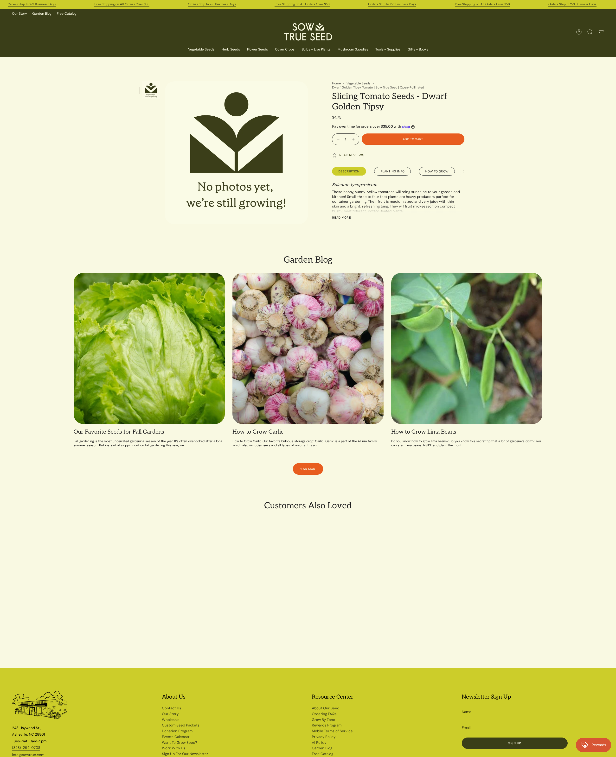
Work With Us (173, 748)
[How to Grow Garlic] (308, 348)
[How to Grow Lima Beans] (466, 348)
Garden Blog (41, 13)
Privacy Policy (323, 736)
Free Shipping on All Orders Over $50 (121, 4)
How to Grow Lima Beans (423, 432)
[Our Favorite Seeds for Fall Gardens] (149, 348)
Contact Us (171, 708)
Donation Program (177, 731)
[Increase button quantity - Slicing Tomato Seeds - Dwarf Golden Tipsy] (353, 139)
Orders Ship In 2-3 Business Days (32, 4)
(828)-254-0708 (26, 747)
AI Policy (319, 742)
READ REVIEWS (351, 155)
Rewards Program (326, 725)
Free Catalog (67, 13)
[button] (284, 50)
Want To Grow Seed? (179, 742)
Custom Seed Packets (180, 725)
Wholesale (171, 719)
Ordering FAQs (324, 714)
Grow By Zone (323, 719)
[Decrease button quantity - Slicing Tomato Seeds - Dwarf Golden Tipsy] (337, 139)
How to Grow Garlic (257, 432)
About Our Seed (325, 708)
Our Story (19, 13)
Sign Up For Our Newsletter (185, 753)
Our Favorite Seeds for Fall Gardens (119, 432)
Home (336, 83)
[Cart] (601, 32)
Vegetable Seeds (358, 83)
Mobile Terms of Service (332, 731)
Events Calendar (176, 736)
